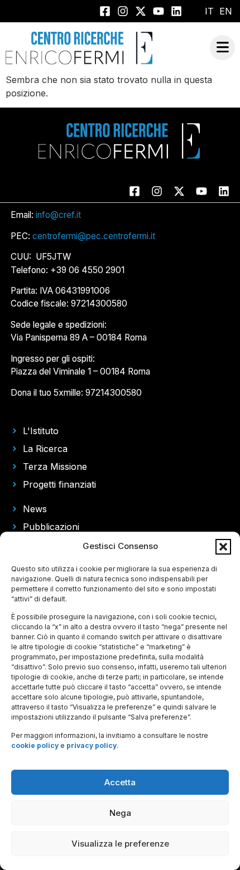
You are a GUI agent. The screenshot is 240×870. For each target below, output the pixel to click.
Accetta (120, 782)
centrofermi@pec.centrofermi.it (93, 236)
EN (225, 11)
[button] (223, 546)
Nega (120, 813)
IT (209, 11)
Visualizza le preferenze (120, 843)
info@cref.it (58, 215)
